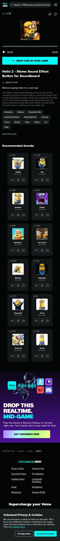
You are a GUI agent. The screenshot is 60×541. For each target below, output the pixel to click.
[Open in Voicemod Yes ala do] (36, 250)
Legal (13, 487)
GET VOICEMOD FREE (26, 434)
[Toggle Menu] (55, 5)
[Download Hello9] (23, 180)
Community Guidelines (37, 480)
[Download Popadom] (47, 285)
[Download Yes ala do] (47, 250)
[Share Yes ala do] (42, 250)
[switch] (4, 52)
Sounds (21, 451)
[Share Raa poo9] (18, 320)
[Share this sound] (50, 14)
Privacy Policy (17, 468)
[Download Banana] (23, 285)
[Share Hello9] (18, 180)
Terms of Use (38, 468)
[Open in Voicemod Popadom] (36, 285)
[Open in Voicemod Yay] (36, 180)
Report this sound (9, 134)
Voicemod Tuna (8, 451)
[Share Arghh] (42, 215)
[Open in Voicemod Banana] (12, 285)
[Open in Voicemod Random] (12, 215)
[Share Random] (18, 215)
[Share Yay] (42, 180)
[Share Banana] (18, 285)
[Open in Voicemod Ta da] (36, 320)
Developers (37, 487)
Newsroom (16, 492)
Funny (29, 451)
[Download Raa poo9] (23, 320)
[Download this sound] (55, 14)
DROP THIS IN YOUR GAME (32, 60)
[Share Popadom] (42, 285)
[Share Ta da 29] (18, 356)
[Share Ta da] (42, 320)
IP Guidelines (38, 474)
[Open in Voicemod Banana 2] (12, 250)
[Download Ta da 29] (23, 356)
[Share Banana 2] (18, 250)
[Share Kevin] (42, 356)
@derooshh (12, 82)
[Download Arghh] (47, 215)
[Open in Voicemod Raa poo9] (12, 320)
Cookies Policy (18, 527)
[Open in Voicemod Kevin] (36, 356)
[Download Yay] (47, 180)
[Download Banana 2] (23, 250)
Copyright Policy (18, 474)
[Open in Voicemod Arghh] (36, 215)
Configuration (24, 533)
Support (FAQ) (38, 492)
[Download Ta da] (47, 320)
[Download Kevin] (47, 356)
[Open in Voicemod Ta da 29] (12, 356)
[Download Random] (23, 215)
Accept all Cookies (45, 533)
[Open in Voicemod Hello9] (12, 180)
